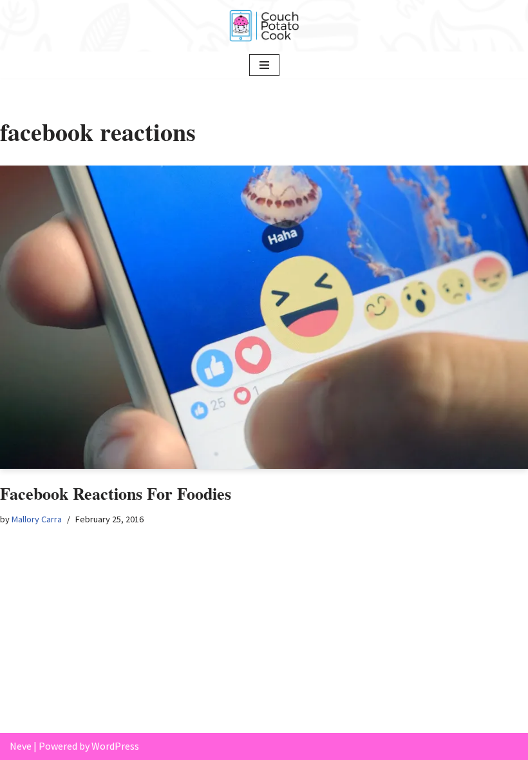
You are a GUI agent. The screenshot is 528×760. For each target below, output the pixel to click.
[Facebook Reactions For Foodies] (264, 317)
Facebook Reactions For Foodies (115, 493)
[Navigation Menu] (264, 65)
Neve (21, 745)
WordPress (115, 745)
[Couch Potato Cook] (264, 26)
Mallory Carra (37, 519)
